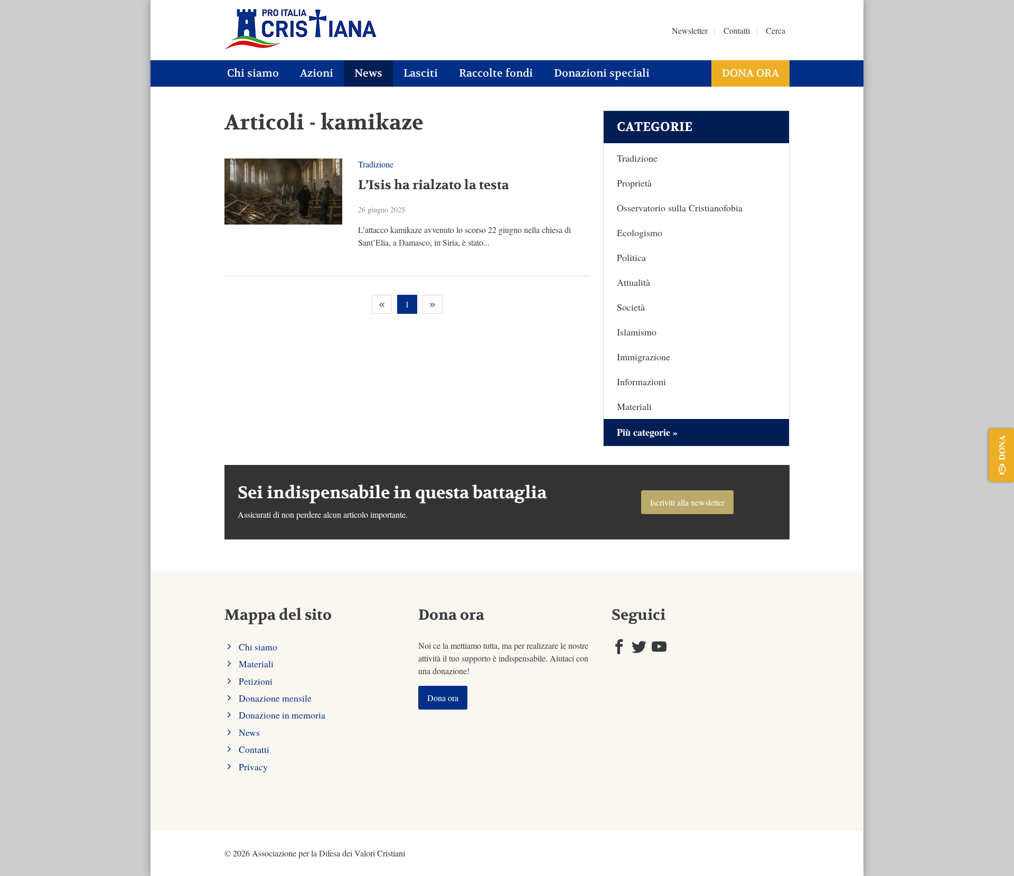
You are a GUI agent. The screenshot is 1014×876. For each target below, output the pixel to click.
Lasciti (420, 73)
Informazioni (641, 381)
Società (631, 307)
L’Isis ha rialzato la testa (433, 185)
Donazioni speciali (602, 73)
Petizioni (256, 681)
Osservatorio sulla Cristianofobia (680, 207)
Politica (631, 257)
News (368, 73)
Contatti (737, 30)
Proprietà (634, 182)
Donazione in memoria (282, 715)
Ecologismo (639, 232)
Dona (1002, 447)
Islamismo (636, 331)
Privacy (253, 766)
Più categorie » (647, 432)
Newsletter (690, 30)
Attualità (633, 282)
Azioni (316, 73)
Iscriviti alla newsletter (687, 502)
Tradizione (375, 164)
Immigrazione (643, 356)
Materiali (634, 406)
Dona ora (750, 73)
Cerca (775, 30)
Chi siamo (253, 73)
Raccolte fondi (496, 73)
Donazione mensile (275, 698)
